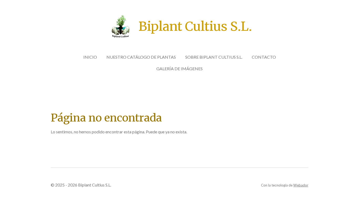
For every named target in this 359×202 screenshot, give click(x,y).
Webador (300, 185)
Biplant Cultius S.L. (195, 26)
